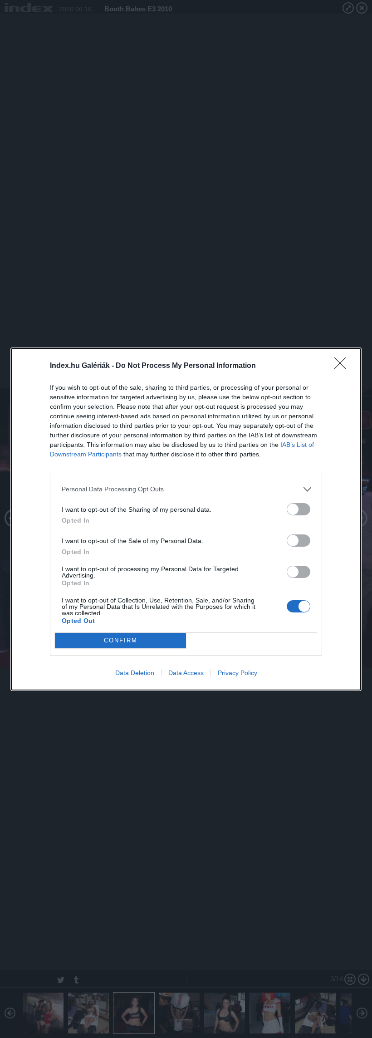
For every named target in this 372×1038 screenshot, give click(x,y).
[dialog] (186, 519)
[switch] (298, 509)
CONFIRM (120, 640)
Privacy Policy (237, 672)
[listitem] (186, 489)
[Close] (343, 366)
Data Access (186, 672)
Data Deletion (134, 672)
